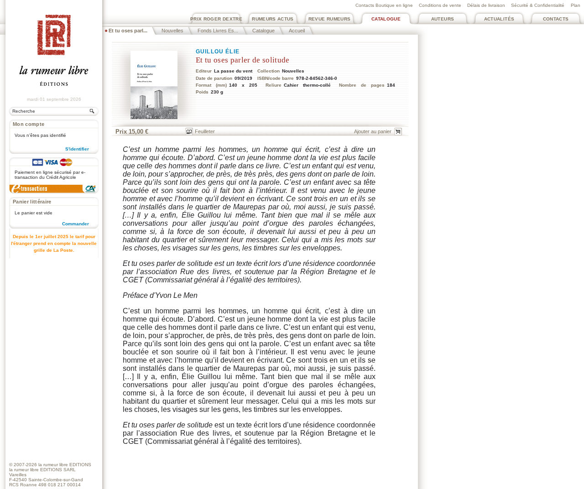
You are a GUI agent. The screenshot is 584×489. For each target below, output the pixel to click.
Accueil (297, 30)
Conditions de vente (440, 5)
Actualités (499, 18)
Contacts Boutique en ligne (384, 5)
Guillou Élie (218, 51)
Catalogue (386, 18)
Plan (575, 5)
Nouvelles (172, 30)
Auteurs (442, 18)
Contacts (556, 18)
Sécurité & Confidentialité (537, 5)
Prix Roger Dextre (216, 18)
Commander (75, 223)
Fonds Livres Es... (218, 30)
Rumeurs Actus (273, 18)
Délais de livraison (486, 5)
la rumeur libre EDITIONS (64, 464)
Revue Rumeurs (329, 18)
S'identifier (77, 148)
